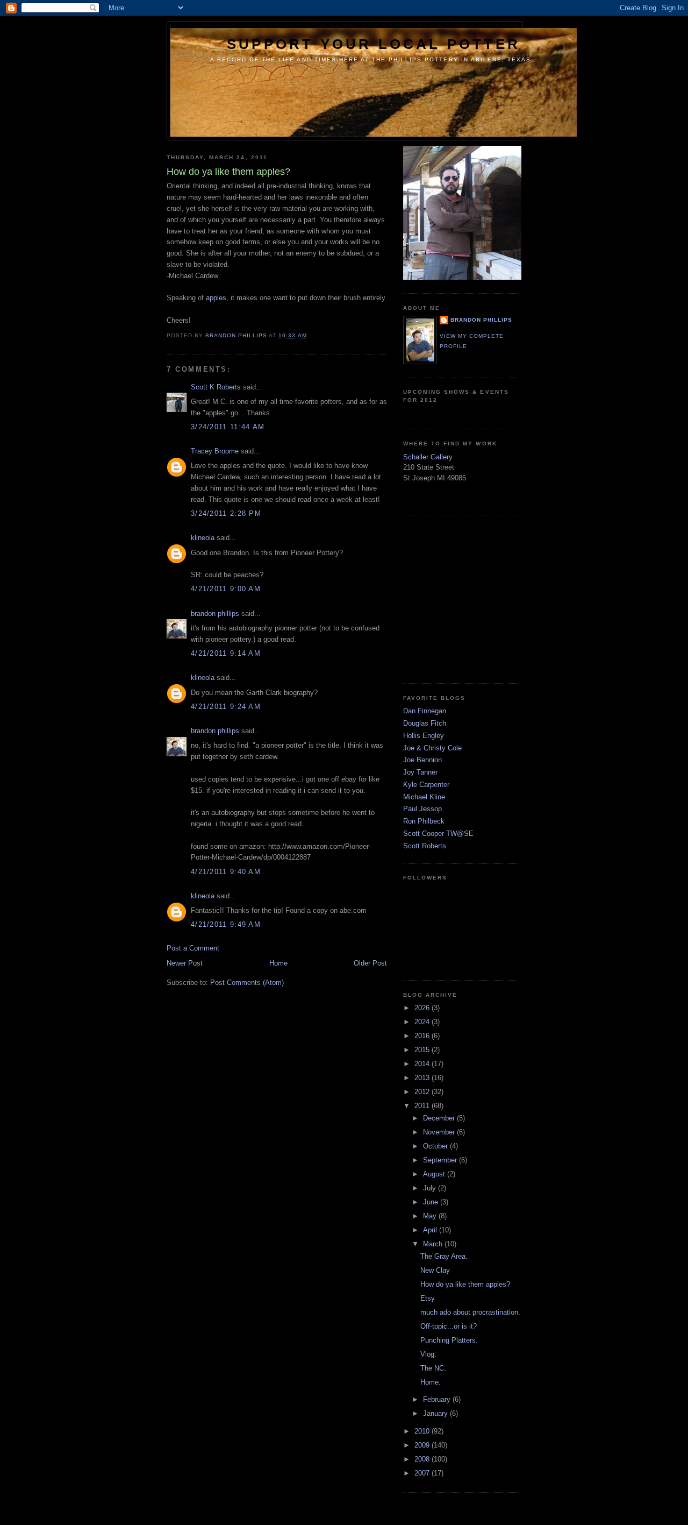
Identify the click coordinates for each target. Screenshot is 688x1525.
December (440, 1118)
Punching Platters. (449, 1340)
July (430, 1188)
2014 (423, 1064)
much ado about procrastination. (470, 1312)
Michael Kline (424, 797)
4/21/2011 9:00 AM (226, 589)
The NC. (433, 1368)
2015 (423, 1050)
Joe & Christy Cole (432, 748)
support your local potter (373, 44)
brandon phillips (215, 613)
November (440, 1132)
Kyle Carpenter (426, 785)
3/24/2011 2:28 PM (226, 513)
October (436, 1146)
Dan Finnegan (424, 711)
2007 (423, 1473)
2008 (423, 1459)
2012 (423, 1092)
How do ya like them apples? (465, 1284)
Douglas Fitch (424, 723)
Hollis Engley (423, 736)
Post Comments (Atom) (247, 982)
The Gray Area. (444, 1256)
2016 (423, 1036)
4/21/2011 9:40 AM (226, 872)
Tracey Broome (215, 451)
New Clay (435, 1270)
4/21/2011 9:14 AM (226, 653)
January (436, 1413)
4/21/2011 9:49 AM (226, 924)
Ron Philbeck (424, 821)
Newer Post (185, 963)
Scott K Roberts (216, 387)
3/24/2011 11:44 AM (227, 427)
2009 (423, 1445)
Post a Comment (193, 948)
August (435, 1174)
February (438, 1399)
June (431, 1202)
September (441, 1160)
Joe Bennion (422, 760)
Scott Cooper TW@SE (438, 833)
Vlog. (428, 1354)
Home (278, 963)
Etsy (427, 1298)
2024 (423, 1022)
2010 (423, 1431)
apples (216, 298)
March (434, 1244)
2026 (423, 1008)
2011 (423, 1106)
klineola (202, 538)
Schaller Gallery (428, 457)
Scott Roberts (424, 846)
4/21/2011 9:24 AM (226, 707)
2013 (423, 1078)
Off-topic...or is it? (448, 1326)
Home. (430, 1382)
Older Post (370, 963)
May (431, 1216)
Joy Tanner (420, 772)
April (431, 1230)
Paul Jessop (422, 809)
